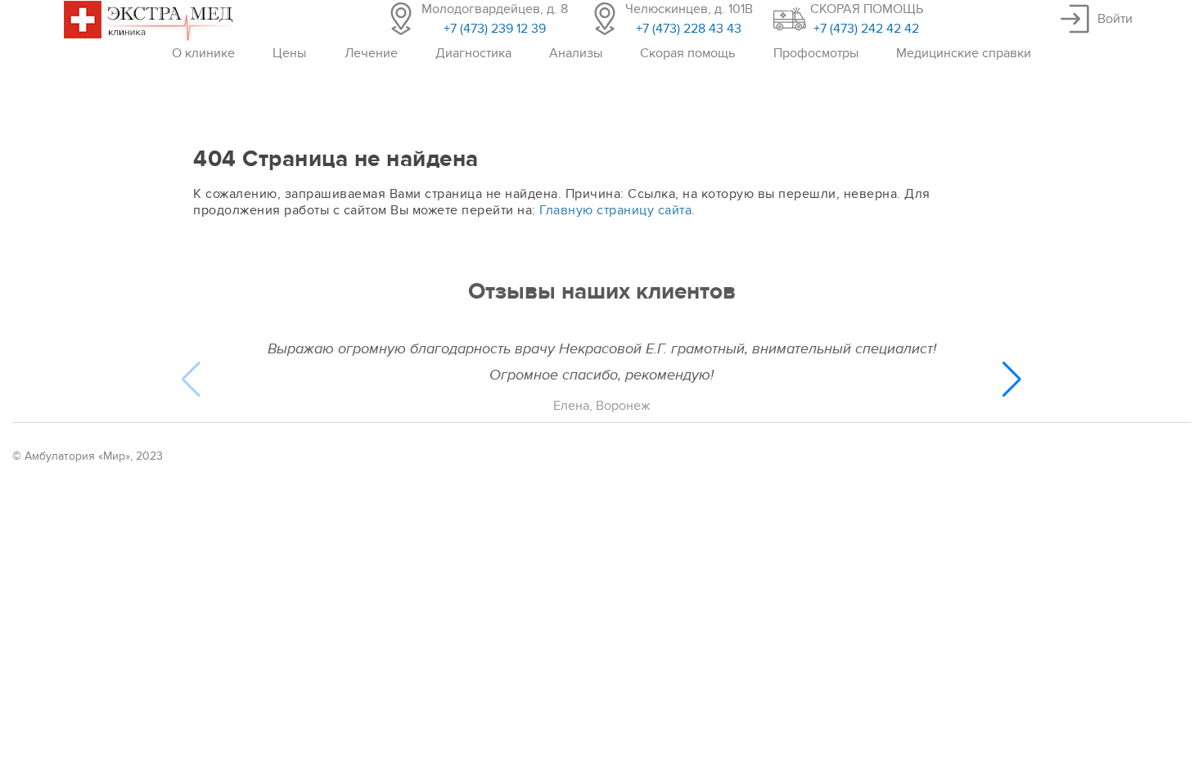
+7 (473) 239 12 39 (495, 28)
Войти (1115, 19)
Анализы (575, 53)
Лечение (371, 53)
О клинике (203, 53)
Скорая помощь (687, 53)
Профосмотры (815, 53)
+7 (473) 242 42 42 (866, 28)
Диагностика (473, 53)
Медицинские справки (963, 53)
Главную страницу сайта (615, 210)
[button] (1012, 380)
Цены (289, 53)
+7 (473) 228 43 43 (688, 28)
